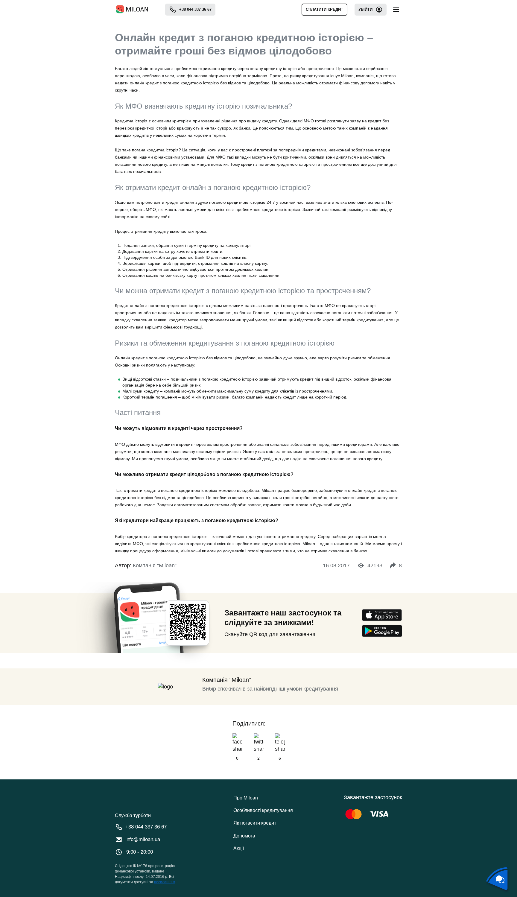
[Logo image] (132, 9)
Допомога (244, 835)
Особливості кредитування (263, 810)
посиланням (164, 882)
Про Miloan (245, 797)
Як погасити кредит (254, 822)
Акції (238, 848)
